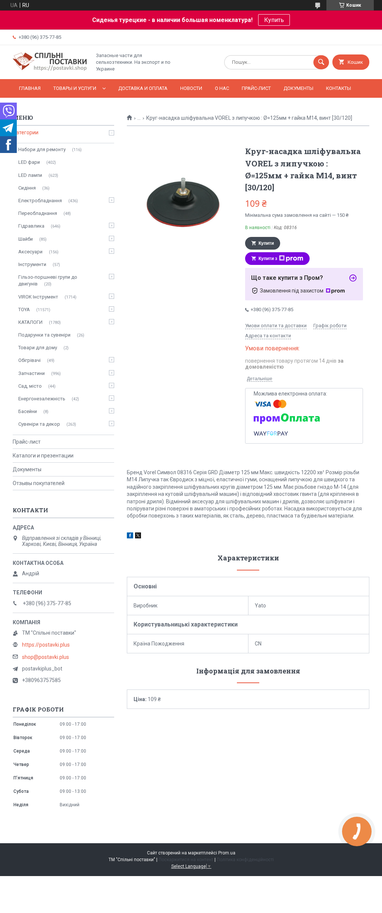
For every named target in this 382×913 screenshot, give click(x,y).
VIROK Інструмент (38, 297)
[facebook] (130, 537)
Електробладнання (40, 200)
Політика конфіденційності (245, 859)
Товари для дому (37, 347)
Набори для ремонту (42, 149)
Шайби (25, 239)
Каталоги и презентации (43, 456)
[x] (138, 537)
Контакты (338, 88)
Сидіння (27, 188)
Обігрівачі (29, 360)
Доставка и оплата (142, 88)
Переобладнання (37, 213)
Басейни (27, 411)
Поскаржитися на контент (186, 859)
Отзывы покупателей (39, 483)
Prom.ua (226, 853)
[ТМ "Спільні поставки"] (50, 70)
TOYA (24, 309)
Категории (25, 132)
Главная (30, 88)
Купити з (268, 258)
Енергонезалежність (41, 398)
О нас (222, 88)
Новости (191, 88)
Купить (274, 20)
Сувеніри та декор (39, 424)
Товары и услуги (74, 88)
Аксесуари (30, 251)
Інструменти (32, 264)
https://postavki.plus (46, 645)
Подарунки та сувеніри (44, 335)
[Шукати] (321, 62)
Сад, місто (30, 386)
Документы (298, 88)
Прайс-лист (256, 88)
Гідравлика (31, 226)
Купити (266, 243)
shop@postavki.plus (45, 657)
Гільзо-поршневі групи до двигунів (47, 280)
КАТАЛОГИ (30, 322)
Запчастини (31, 373)
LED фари (29, 162)
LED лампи (30, 175)
